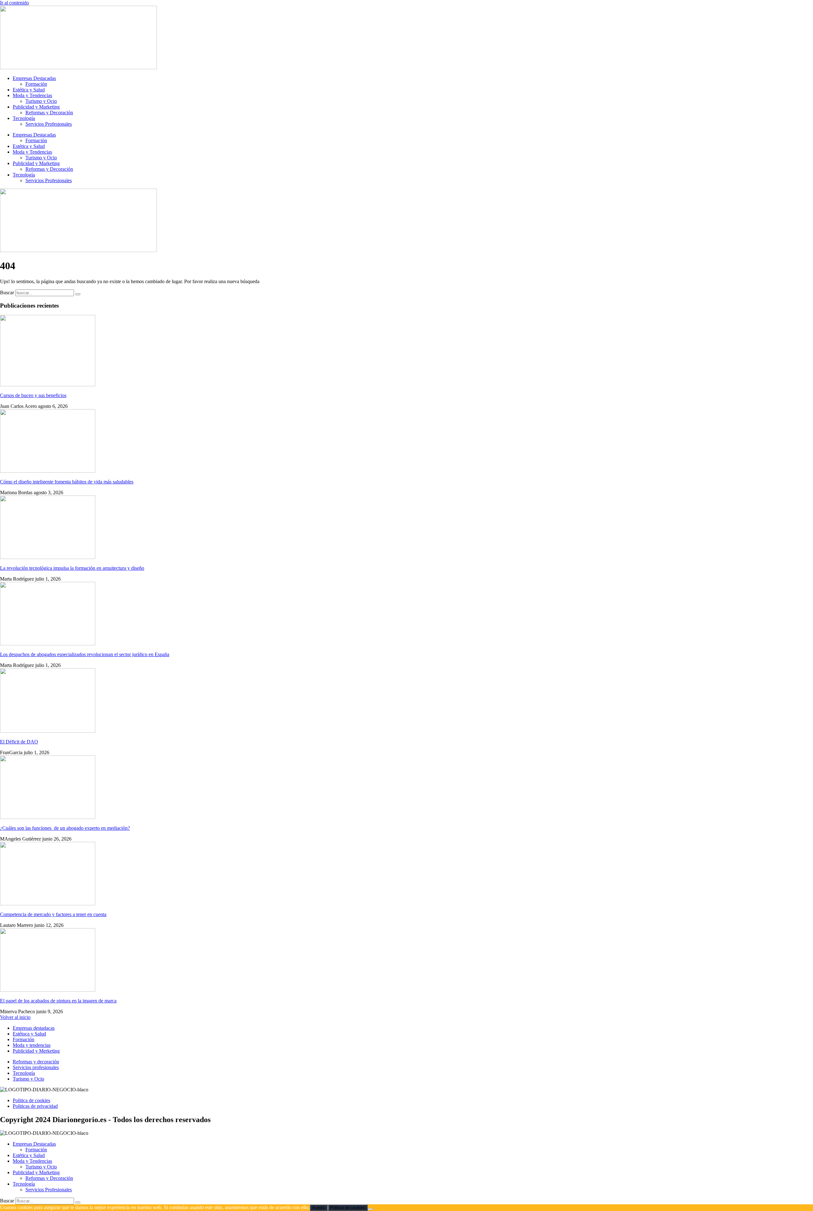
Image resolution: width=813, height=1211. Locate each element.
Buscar (7, 292)
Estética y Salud (29, 89)
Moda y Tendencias (32, 95)
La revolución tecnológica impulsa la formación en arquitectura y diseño (72, 568)
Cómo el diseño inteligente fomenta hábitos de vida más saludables (66, 481)
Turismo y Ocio (41, 101)
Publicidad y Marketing (36, 107)
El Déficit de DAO (19, 741)
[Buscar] (77, 294)
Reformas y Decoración (49, 112)
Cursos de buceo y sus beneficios (33, 395)
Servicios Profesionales (48, 124)
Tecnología (24, 118)
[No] (370, 1209)
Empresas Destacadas (34, 78)
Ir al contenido (14, 2)
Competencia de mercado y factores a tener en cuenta (53, 914)
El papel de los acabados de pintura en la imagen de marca (58, 1000)
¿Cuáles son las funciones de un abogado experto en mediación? (65, 828)
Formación (36, 84)
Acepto (318, 1207)
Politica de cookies (347, 1207)
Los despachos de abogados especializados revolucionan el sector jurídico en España (84, 654)
